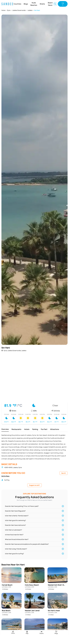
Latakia (30, 10)
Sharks (42, 4)
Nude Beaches (33, 4)
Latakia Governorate (19, 10)
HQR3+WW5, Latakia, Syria (13, 467)
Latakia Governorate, (14, 350)
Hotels (26, 429)
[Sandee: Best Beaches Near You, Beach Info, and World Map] (7, 4)
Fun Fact (44, 429)
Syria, (5, 350)
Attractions (54, 429)
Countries (17, 4)
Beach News (50, 4)
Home (3, 10)
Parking (35, 429)
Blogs (26, 4)
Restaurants (16, 429)
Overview (5, 429)
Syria (8, 10)
